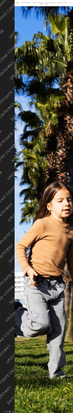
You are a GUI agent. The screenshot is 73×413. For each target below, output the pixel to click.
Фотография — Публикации (50, 2)
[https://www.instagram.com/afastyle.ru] (5, 411)
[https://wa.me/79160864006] (7, 411)
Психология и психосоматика (38, 2)
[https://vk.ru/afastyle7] (9, 411)
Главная (17, 2)
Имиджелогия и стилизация (26, 2)
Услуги (70, 2)
